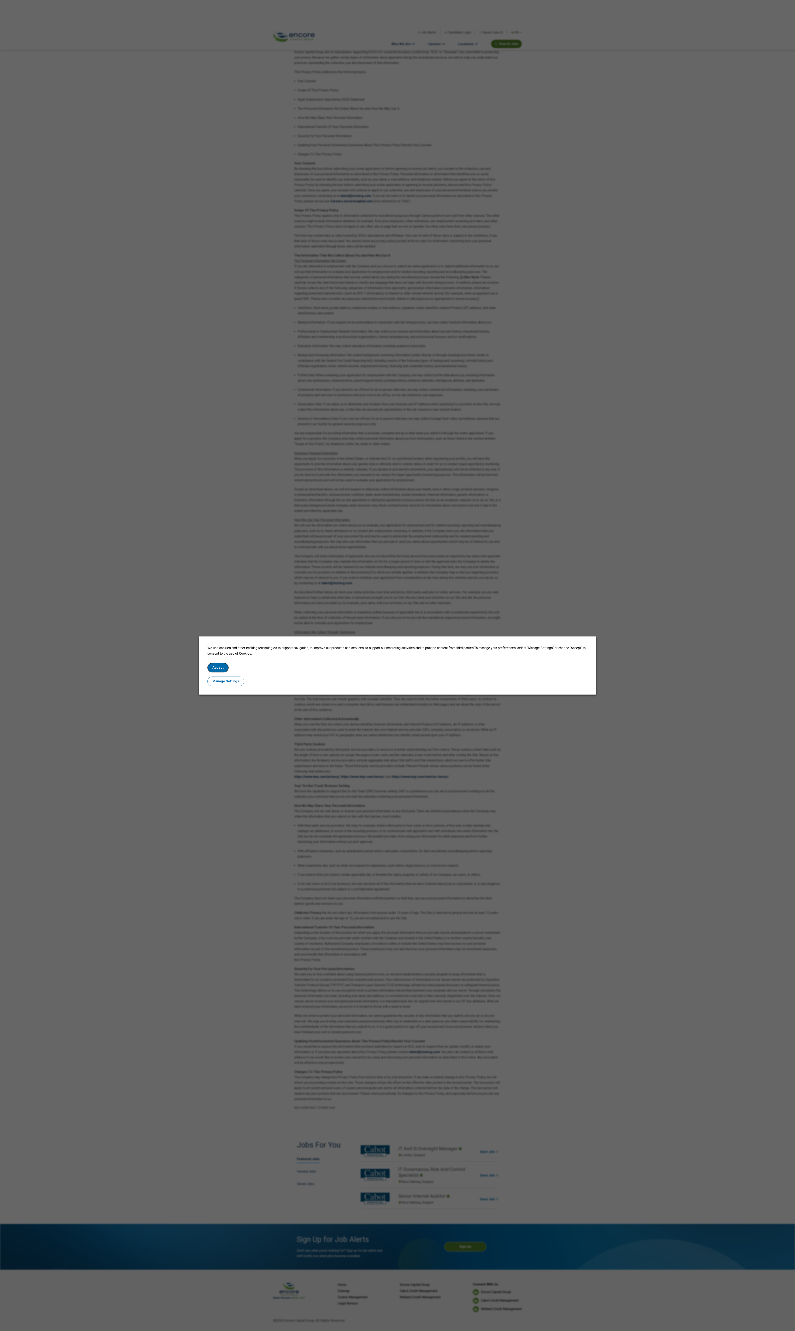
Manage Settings (225, 681)
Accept (218, 668)
